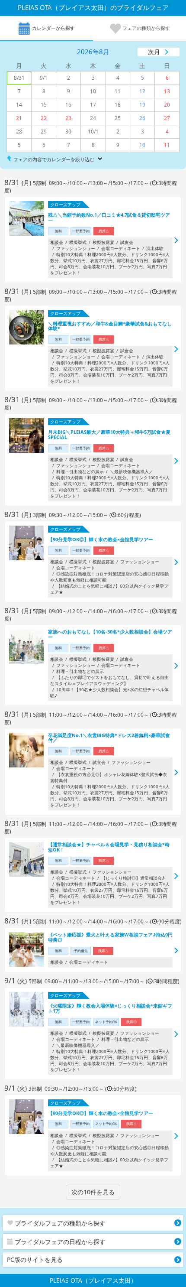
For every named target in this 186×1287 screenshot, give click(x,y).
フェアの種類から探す (145, 28)
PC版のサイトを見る (35, 1259)
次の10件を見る (93, 1192)
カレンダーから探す (53, 28)
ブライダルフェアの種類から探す (59, 1223)
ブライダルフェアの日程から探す (59, 1242)
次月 (154, 52)
